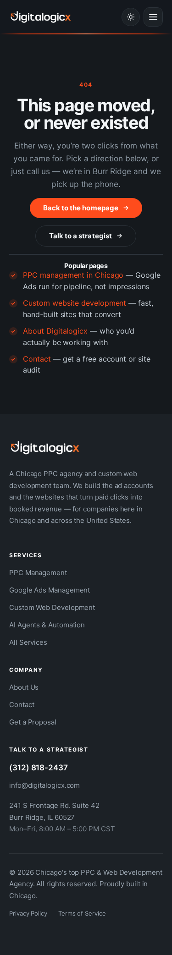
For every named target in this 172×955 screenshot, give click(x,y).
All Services (28, 642)
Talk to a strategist (80, 235)
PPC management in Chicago (73, 275)
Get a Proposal (32, 722)
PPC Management (38, 572)
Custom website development (74, 302)
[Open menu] (153, 17)
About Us (24, 687)
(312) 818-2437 (38, 767)
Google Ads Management (49, 590)
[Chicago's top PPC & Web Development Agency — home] (40, 17)
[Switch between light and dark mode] (131, 17)
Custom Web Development (52, 607)
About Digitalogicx (55, 330)
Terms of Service (82, 913)
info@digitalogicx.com (44, 785)
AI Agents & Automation (47, 624)
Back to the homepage (80, 207)
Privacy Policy (28, 913)
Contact (36, 358)
